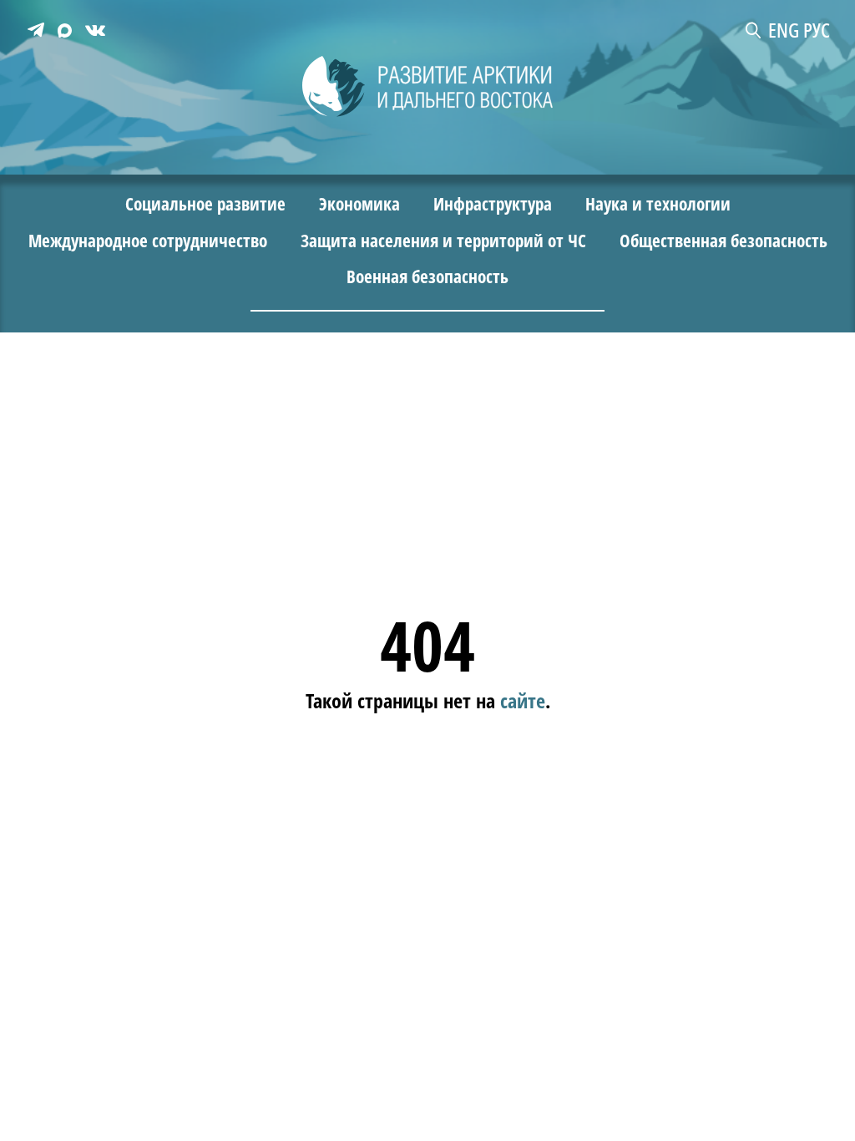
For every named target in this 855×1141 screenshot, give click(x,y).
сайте (522, 699)
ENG (783, 30)
